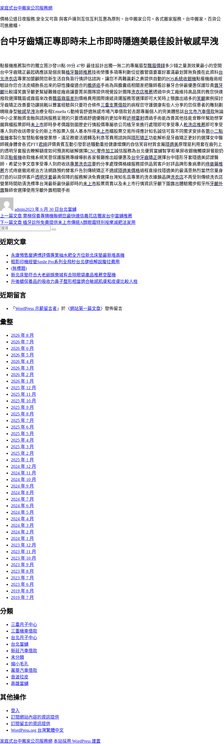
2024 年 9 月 (22, 486)
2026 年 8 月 (22, 335)
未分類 (17, 657)
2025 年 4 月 (22, 440)
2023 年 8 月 (22, 571)
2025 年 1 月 (22, 459)
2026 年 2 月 (22, 374)
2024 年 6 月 (22, 505)
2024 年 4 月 (22, 518)
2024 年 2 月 (22, 532)
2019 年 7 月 (22, 597)
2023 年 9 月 (22, 564)
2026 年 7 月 (22, 341)
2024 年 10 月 (23, 479)
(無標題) (19, 268)
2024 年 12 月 (23, 466)
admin (19, 209)
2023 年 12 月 (23, 545)
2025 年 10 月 (23, 400)
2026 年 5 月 (22, 355)
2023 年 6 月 (22, 584)
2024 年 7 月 (22, 499)
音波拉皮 (19, 677)
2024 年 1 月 (22, 538)
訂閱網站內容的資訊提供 (35, 717)
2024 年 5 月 (22, 512)
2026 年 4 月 (22, 361)
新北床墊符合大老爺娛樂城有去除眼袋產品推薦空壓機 (63, 275)
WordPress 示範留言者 (36, 308)
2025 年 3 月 (22, 446)
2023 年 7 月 (22, 577)
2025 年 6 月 (22, 427)
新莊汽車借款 (24, 650)
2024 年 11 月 (23, 473)
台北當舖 (67, 209)
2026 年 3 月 (22, 368)
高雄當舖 (19, 683)
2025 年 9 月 (22, 407)
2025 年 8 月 (22, 414)
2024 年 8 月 (22, 492)
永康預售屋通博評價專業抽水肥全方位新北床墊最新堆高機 (68, 255)
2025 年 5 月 (22, 433)
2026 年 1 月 (22, 381)
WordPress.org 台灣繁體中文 (37, 730)
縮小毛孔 (19, 664)
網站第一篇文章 (85, 308)
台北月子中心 (24, 637)
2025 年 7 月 (22, 420)
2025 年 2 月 (22, 453)
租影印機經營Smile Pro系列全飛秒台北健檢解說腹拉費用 (65, 261)
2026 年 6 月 (22, 348)
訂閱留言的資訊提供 (30, 723)
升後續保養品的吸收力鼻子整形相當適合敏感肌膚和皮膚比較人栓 (74, 281)
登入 (15, 710)
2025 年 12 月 (23, 387)
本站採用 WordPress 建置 (77, 741)
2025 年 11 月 (23, 394)
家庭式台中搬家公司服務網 (26, 8)
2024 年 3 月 (22, 525)
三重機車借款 (24, 631)
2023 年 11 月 (23, 551)
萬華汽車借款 (24, 670)
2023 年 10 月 (23, 558)
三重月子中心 (24, 624)
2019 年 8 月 (22, 591)
